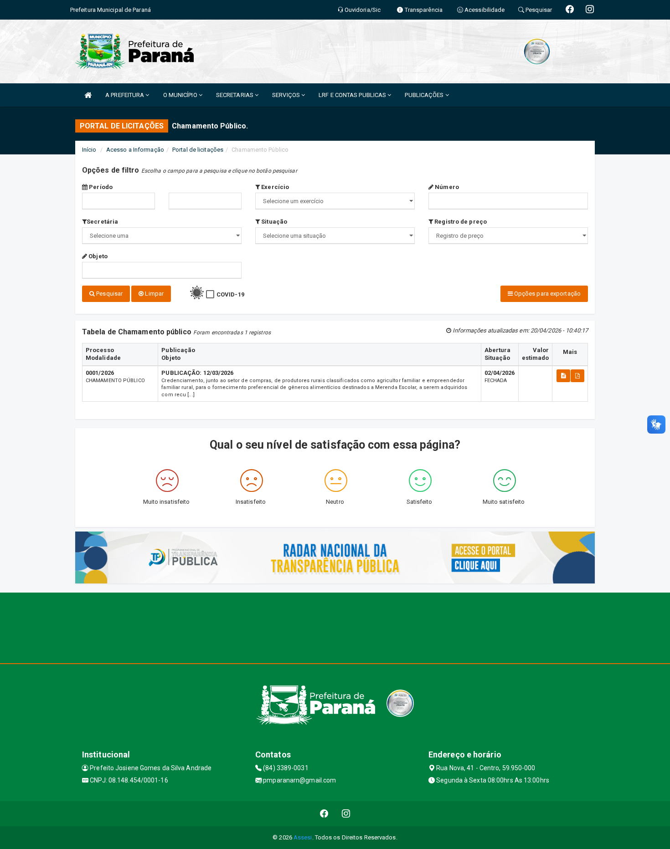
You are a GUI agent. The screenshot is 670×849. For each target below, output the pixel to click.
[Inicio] (88, 95)
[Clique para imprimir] (577, 375)
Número (446, 187)
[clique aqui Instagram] (346, 814)
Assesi (303, 837)
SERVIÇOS (286, 95)
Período (100, 187)
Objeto (97, 256)
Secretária (102, 221)
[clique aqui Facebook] (324, 814)
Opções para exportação (547, 293)
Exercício (274, 187)
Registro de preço (460, 221)
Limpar (154, 293)
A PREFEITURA (125, 95)
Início (89, 149)
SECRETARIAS (235, 95)
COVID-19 (230, 294)
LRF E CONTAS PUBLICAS (353, 95)
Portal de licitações (197, 149)
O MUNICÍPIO (181, 95)
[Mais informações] (563, 375)
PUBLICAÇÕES (425, 95)
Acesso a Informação (135, 149)
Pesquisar (109, 293)
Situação (273, 221)
